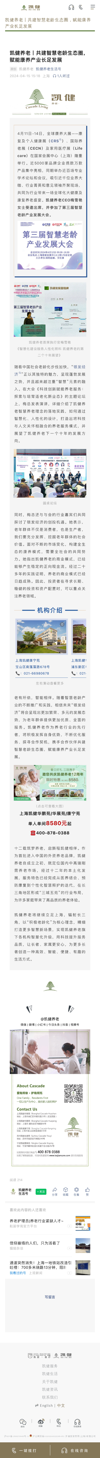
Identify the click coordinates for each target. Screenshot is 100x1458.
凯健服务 (50, 1366)
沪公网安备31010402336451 (49, 1436)
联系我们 (50, 1398)
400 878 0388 (82, 7)
